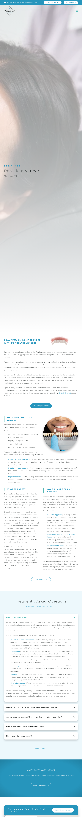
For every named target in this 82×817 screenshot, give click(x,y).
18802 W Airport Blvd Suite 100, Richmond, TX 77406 (22, 2)
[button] (77, 11)
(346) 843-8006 (65, 393)
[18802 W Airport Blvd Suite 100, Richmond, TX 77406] (5, 3)
